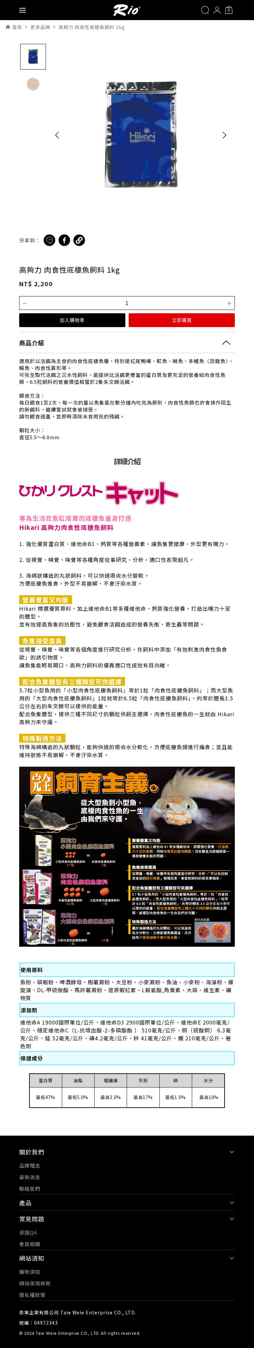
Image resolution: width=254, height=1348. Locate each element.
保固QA (28, 1232)
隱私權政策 (32, 1294)
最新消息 (29, 1177)
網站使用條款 (35, 1283)
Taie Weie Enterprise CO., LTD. (68, 1334)
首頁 (17, 27)
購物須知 (29, 1271)
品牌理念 (29, 1165)
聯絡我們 (29, 1188)
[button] (57, 135)
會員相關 (29, 1244)
